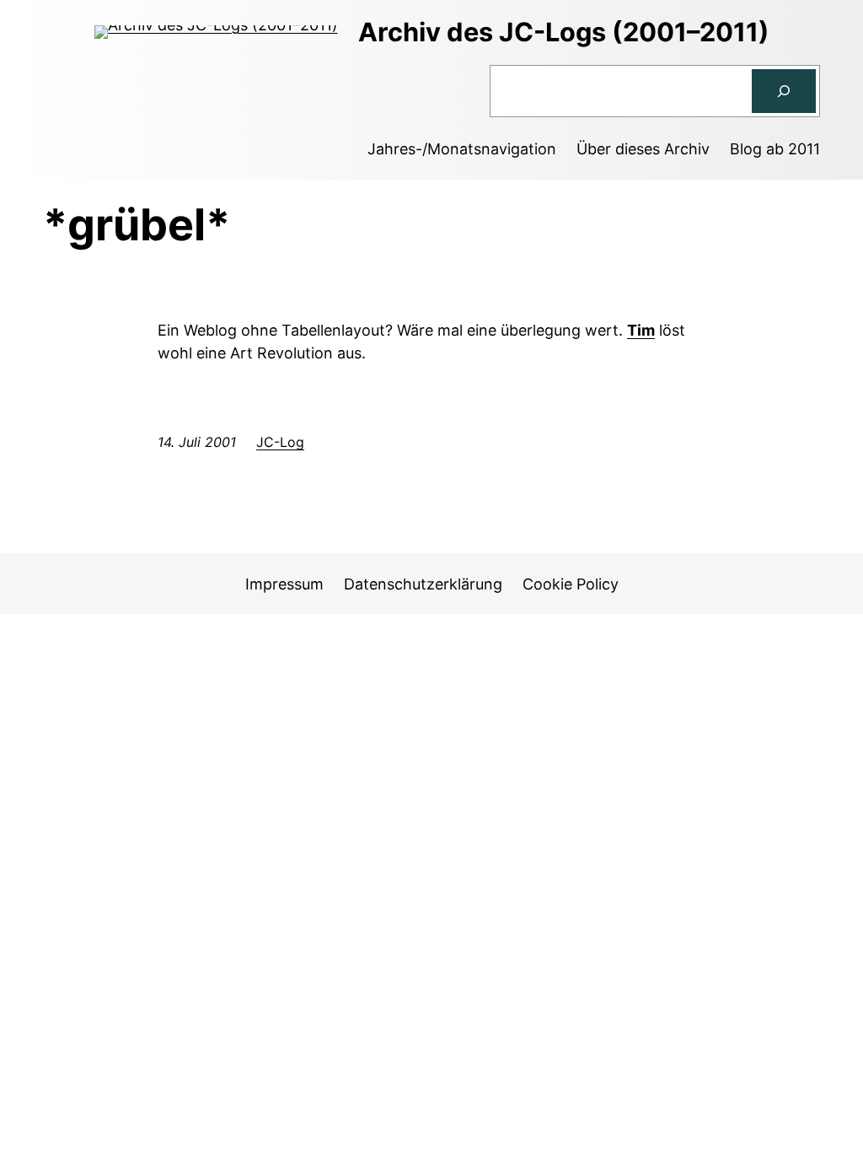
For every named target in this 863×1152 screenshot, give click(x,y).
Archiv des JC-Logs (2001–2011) (563, 31)
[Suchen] (784, 91)
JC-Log (280, 441)
